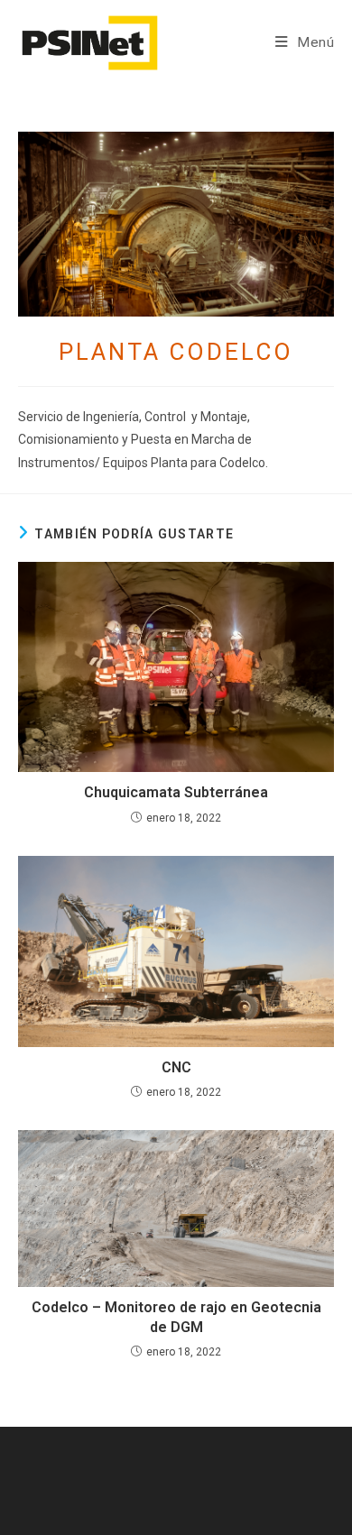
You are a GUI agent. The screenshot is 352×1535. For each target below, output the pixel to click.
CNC (176, 1067)
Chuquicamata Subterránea (176, 792)
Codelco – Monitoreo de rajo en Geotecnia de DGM (176, 1317)
